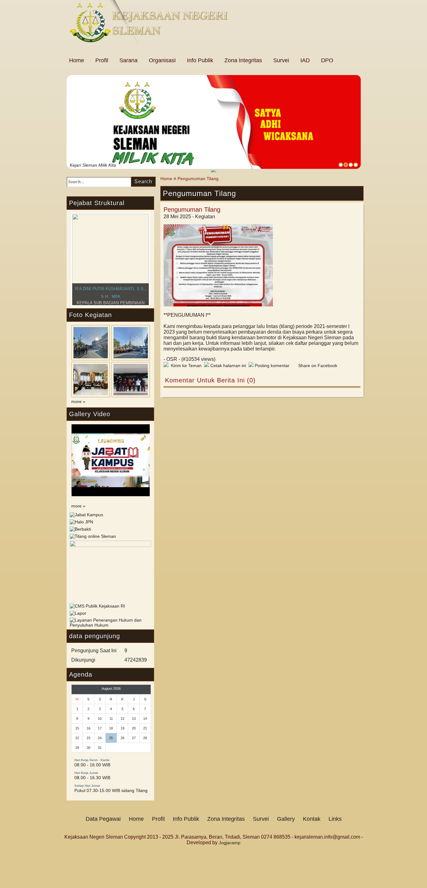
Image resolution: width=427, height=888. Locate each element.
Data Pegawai (103, 819)
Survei (281, 60)
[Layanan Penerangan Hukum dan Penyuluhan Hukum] (110, 625)
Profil (101, 60)
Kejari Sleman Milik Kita (93, 165)
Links (335, 819)
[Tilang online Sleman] (93, 536)
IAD (305, 60)
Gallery (286, 819)
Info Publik (200, 60)
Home (76, 60)
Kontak (311, 819)
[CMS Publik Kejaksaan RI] (97, 605)
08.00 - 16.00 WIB (92, 764)
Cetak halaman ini (227, 365)
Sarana (128, 60)
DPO (327, 60)
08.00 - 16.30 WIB (92, 777)
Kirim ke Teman (185, 365)
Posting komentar (271, 365)
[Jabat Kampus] (86, 514)
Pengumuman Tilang (198, 178)
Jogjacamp (229, 842)
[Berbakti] (80, 529)
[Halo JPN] (81, 521)
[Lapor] (78, 613)
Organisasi (162, 60)
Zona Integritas (243, 60)
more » (78, 401)
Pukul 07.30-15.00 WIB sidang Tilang (111, 790)
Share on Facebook (317, 365)
